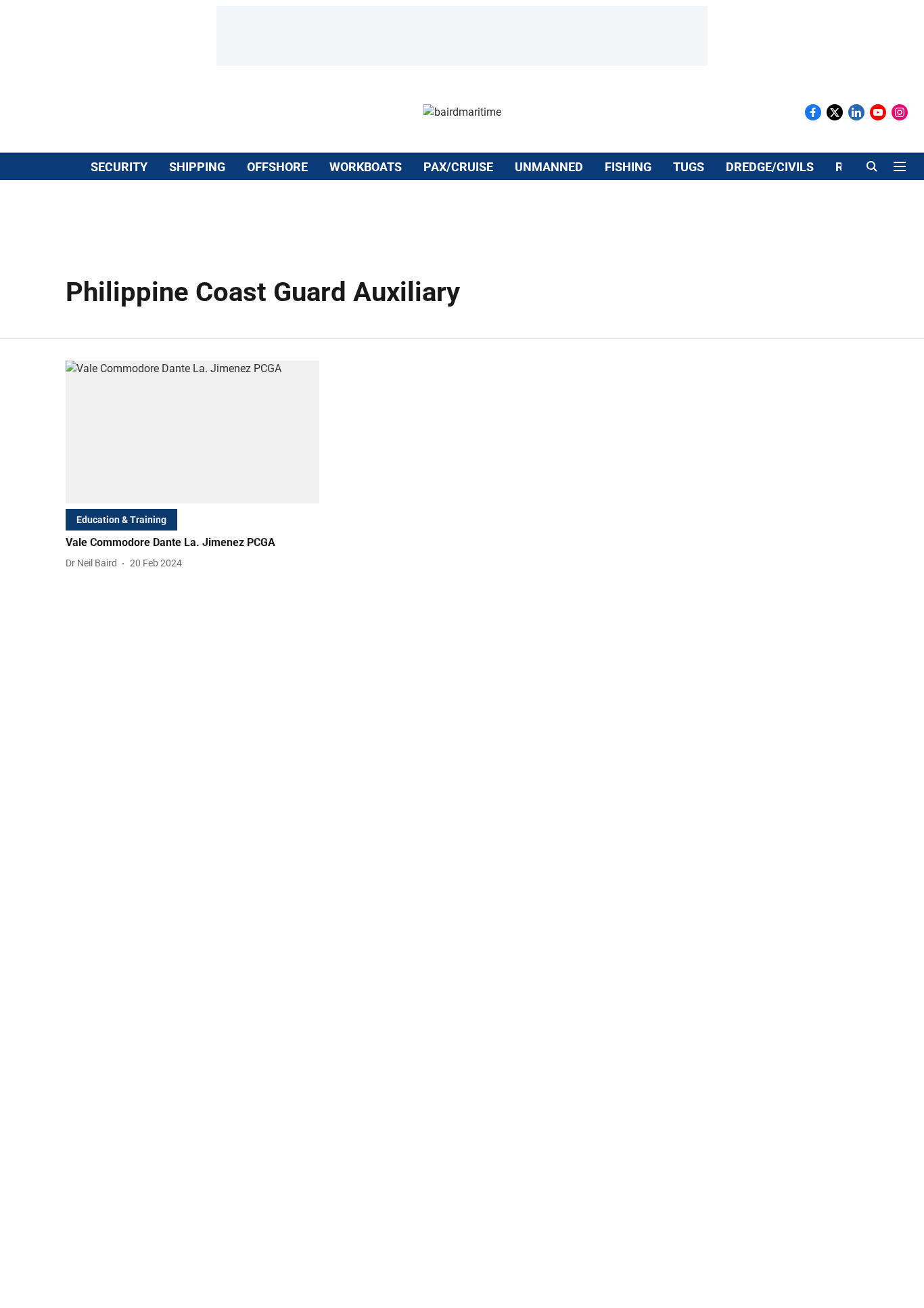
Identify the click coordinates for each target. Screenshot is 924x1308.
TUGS (688, 167)
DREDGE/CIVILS (770, 167)
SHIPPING (197, 167)
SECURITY (119, 167)
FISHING (628, 167)
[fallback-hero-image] (192, 432)
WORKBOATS (365, 167)
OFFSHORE (277, 167)
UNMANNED (549, 167)
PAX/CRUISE (458, 167)
